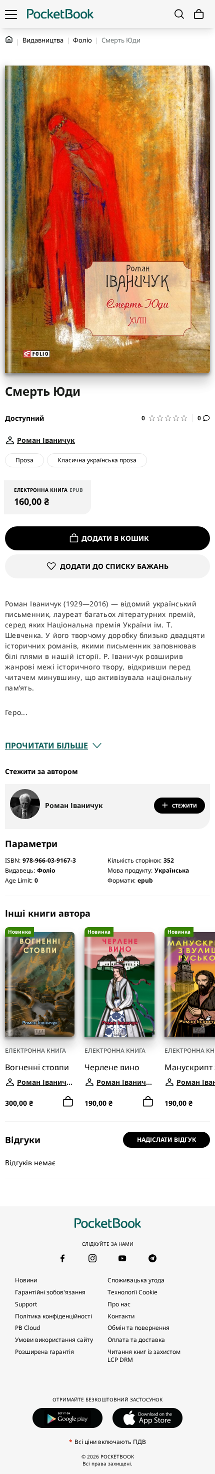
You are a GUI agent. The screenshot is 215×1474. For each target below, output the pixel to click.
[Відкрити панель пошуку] (179, 14)
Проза (25, 460)
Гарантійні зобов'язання (50, 1292)
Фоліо (82, 40)
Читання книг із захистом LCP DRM (144, 1355)
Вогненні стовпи (37, 1067)
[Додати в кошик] (68, 1101)
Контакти (121, 1316)
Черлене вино (112, 1067)
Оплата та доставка (136, 1339)
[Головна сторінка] (60, 14)
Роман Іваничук (74, 805)
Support (26, 1304)
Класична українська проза (97, 460)
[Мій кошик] (199, 14)
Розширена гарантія (44, 1351)
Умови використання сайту (54, 1339)
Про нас (119, 1304)
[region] (107, 1008)
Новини (26, 1280)
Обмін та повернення (139, 1327)
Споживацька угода (136, 1280)
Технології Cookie (133, 1292)
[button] (167, 418)
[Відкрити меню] (11, 14)
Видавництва (43, 40)
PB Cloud (27, 1327)
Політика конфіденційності (53, 1316)
